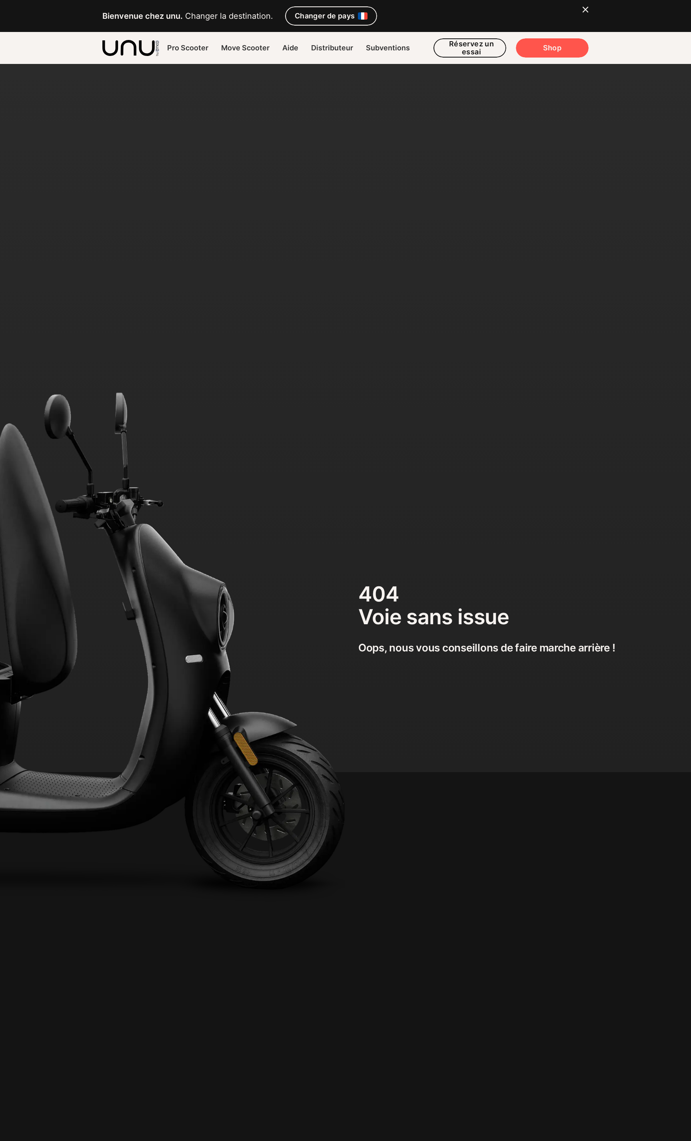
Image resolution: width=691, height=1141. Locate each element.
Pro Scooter (187, 48)
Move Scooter (245, 48)
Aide (290, 48)
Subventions (388, 48)
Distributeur (332, 48)
